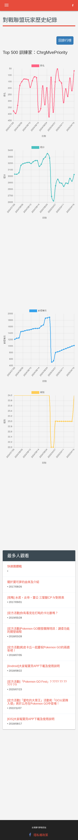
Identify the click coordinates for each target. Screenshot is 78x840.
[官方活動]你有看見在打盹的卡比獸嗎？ (32, 613)
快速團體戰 (14, 566)
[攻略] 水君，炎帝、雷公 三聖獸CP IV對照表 (35, 597)
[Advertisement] (39, 259)
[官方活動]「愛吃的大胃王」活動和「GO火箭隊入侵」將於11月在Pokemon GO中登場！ (37, 702)
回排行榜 (64, 40)
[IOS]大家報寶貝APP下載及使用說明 (30, 719)
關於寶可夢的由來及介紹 (23, 582)
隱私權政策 (41, 835)
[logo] (31, 4)
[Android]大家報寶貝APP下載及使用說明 (33, 666)
